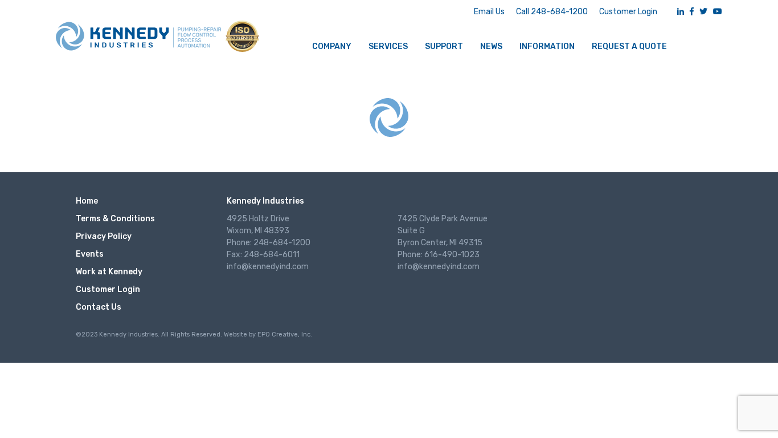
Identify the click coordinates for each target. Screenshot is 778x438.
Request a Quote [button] (629, 46)
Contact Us (98, 307)
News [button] (491, 46)
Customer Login (628, 12)
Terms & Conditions (115, 219)
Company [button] (331, 46)
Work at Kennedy (109, 272)
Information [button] (547, 46)
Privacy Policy (104, 236)
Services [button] (388, 46)
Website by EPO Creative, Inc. (268, 334)
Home (87, 201)
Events (90, 254)
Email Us (489, 12)
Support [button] (444, 46)
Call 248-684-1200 (552, 12)
